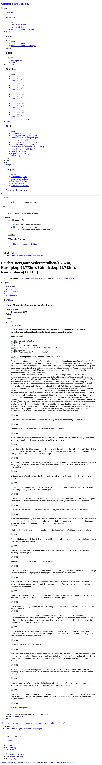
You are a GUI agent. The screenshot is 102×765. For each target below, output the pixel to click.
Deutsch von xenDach (63, 763)
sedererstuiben (11, 296)
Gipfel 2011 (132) (18, 110)
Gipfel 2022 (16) (17, 85)
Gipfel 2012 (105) (18, 108)
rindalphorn (10, 293)
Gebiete (9, 121)
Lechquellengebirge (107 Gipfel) (24, 142)
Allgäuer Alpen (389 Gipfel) (22, 133)
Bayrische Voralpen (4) (20, 153)
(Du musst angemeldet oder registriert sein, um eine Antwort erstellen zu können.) (33, 723)
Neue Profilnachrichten (20, 186)
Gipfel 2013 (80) (17, 105)
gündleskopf (11, 289)
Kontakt (9, 741)
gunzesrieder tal (12, 291)
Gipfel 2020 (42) (17, 90)
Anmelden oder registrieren (15, 3)
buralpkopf (10, 287)
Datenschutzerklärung (14, 756)
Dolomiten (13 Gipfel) (19, 140)
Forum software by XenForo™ (24, 763)
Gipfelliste (10, 64)
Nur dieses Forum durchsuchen (27, 227)
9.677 (13, 321)
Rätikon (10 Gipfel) (18, 151)
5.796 (13, 316)
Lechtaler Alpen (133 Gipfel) (22, 144)
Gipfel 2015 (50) (17, 101)
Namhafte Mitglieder (19, 177)
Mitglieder (10, 165)
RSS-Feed (10, 750)
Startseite (9, 13)
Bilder (8, 48)
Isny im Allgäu (17, 325)
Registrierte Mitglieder (19, 179)
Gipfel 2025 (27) (17, 78)
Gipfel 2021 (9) (17, 87)
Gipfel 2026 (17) (17, 76)
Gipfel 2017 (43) (17, 96)
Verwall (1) (15, 156)
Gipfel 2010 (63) (17, 112)
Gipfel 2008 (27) (17, 117)
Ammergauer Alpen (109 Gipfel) (24, 135)
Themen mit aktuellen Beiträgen (23, 29)
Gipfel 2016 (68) (17, 99)
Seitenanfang (11, 747)
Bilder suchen (16, 60)
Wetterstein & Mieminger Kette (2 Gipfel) (27, 147)
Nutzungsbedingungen (15, 754)
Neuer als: (7, 218)
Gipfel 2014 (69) (17, 103)
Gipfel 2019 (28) (17, 92)
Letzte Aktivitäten (18, 27)
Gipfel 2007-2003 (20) (20, 119)
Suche (8, 162)
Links (8, 160)
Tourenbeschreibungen (31, 278)
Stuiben (61, 429)
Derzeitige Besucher (19, 181)
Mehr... (11, 246)
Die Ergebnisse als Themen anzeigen (35, 230)
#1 (7, 719)
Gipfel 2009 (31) (17, 114)
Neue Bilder (16, 62)
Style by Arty (11, 758)
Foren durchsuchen (18, 25)
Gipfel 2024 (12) (17, 81)
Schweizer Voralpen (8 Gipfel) (23, 149)
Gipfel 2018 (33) (17, 94)
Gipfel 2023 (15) (17, 83)
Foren (8, 31)
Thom (58, 278)
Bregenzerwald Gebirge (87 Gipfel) (25, 138)
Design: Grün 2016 (13, 736)
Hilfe (8, 743)
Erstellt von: (7, 206)
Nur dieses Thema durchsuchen (28, 225)
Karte (8, 158)
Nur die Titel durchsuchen (25, 202)
